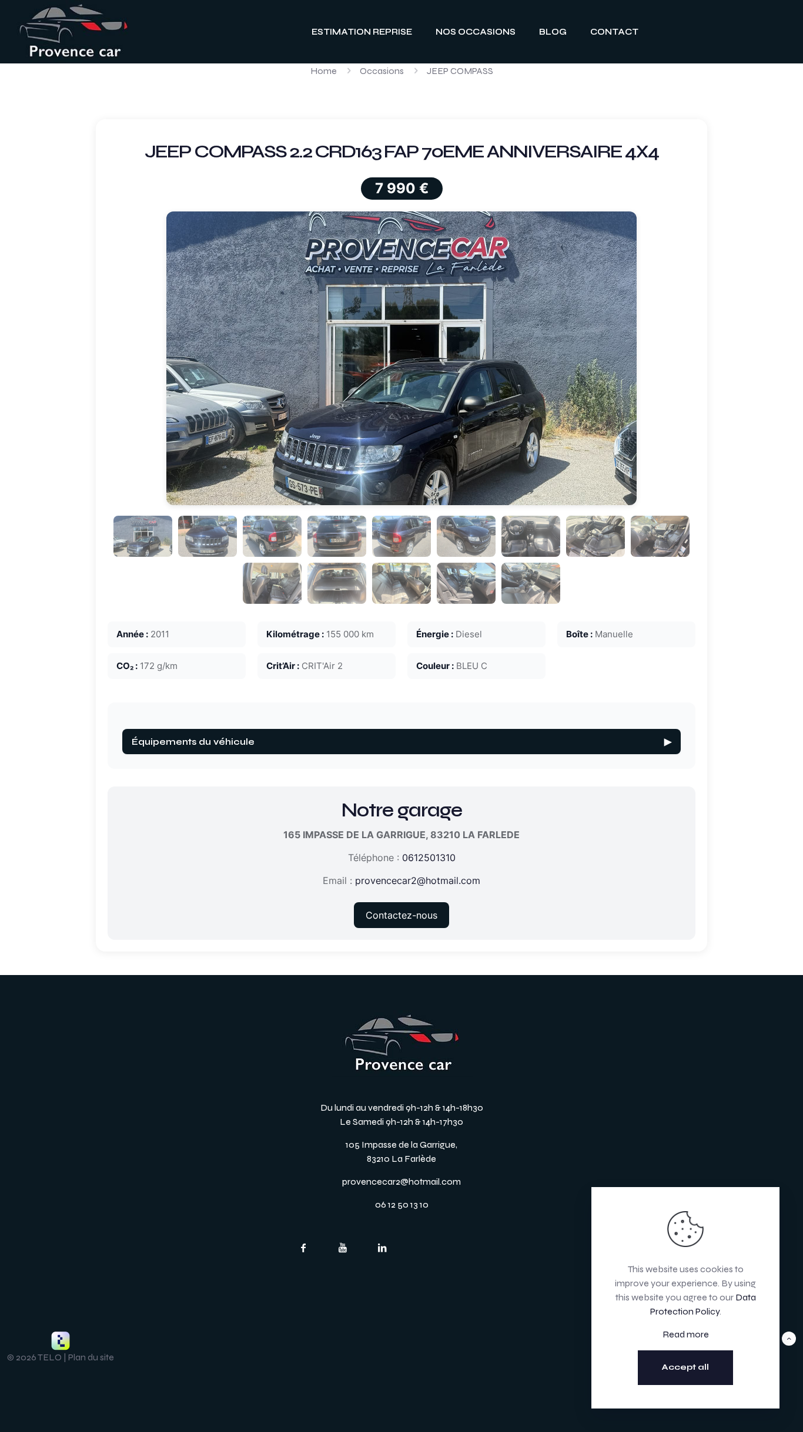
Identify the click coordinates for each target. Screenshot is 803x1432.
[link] (73, 31)
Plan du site (91, 1357)
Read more (686, 1334)
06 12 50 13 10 (402, 1204)
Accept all (685, 1367)
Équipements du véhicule (401, 741)
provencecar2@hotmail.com (417, 880)
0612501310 (429, 857)
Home (323, 70)
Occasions (382, 70)
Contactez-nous (401, 915)
